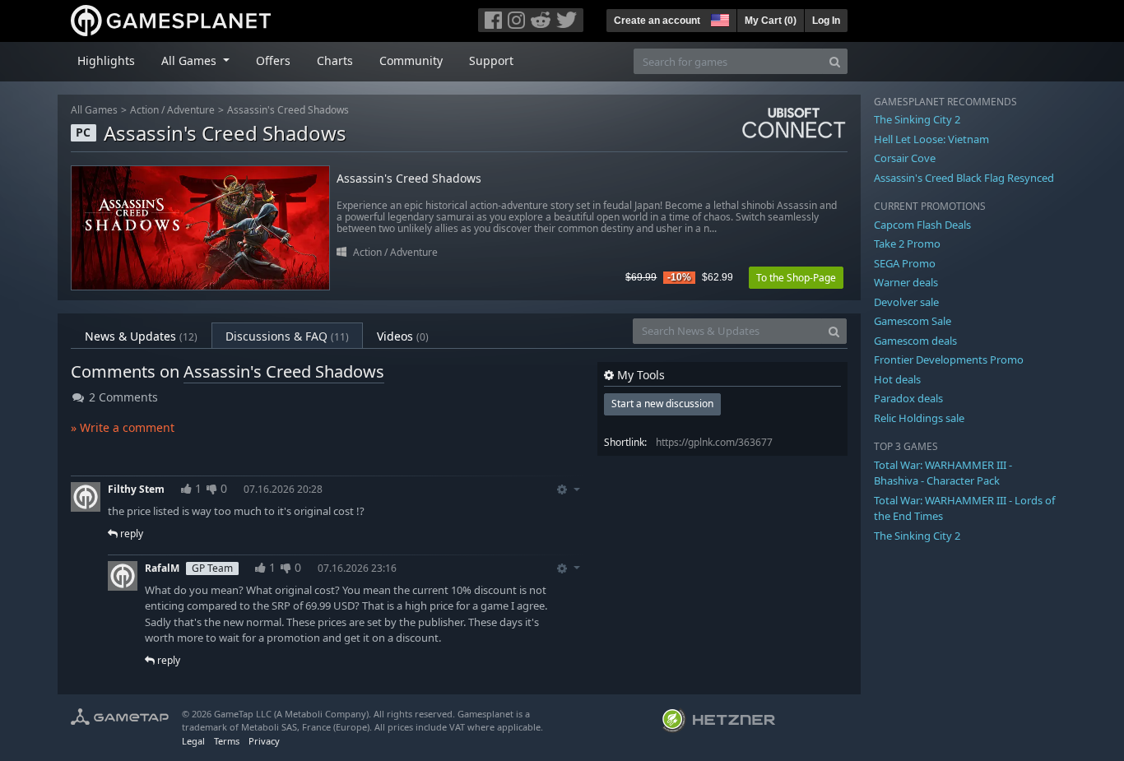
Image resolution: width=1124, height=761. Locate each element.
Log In (826, 20)
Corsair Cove (905, 158)
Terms (226, 741)
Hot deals (897, 379)
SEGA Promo (905, 263)
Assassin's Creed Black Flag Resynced (964, 177)
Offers (273, 60)
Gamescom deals (915, 340)
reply (130, 534)
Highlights (106, 60)
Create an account (657, 20)
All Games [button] (190, 60)
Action (144, 110)
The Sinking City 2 (917, 119)
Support (491, 60)
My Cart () (771, 20)
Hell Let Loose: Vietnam (931, 139)
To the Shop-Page (796, 278)
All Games (94, 110)
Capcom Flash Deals (922, 224)
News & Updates (141, 336)
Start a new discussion (662, 404)
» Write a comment (122, 427)
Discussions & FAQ (287, 336)
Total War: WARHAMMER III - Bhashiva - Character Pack (943, 473)
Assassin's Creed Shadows (288, 110)
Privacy (264, 741)
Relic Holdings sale (919, 418)
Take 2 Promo (907, 243)
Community (411, 60)
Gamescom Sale (912, 320)
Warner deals (906, 282)
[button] (718, 18)
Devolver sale (906, 302)
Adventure (191, 110)
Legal (193, 741)
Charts (335, 60)
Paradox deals (908, 398)
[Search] (835, 61)
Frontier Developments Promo (949, 359)
